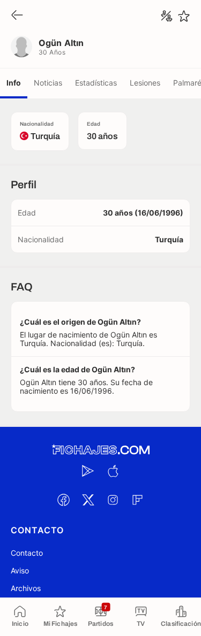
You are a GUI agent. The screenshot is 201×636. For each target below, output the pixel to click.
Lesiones (145, 82)
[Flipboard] (138, 500)
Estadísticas (96, 82)
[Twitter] (88, 500)
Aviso (20, 570)
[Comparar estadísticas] (166, 16)
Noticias (48, 82)
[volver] (17, 16)
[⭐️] (183, 16)
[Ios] (113, 471)
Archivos (26, 588)
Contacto (27, 552)
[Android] (88, 471)
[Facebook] (64, 500)
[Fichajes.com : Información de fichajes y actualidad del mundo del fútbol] (100, 450)
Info (13, 82)
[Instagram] (113, 500)
